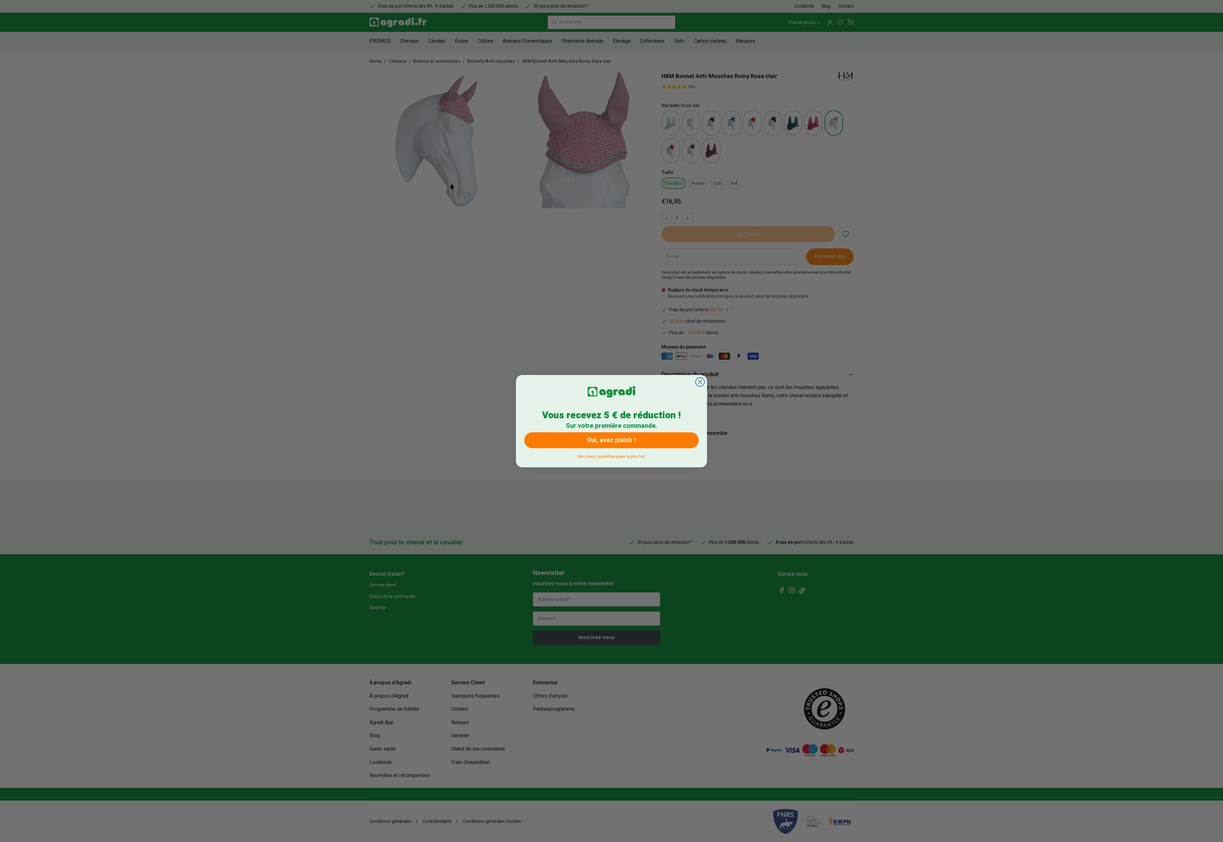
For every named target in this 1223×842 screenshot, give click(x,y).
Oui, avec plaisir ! (611, 439)
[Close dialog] (700, 382)
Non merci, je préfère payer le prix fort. (611, 455)
